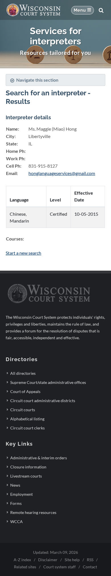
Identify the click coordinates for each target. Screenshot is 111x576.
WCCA (16, 521)
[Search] (101, 10)
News (15, 485)
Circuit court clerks (27, 427)
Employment (21, 494)
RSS (90, 559)
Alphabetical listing (27, 418)
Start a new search (23, 253)
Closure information (28, 466)
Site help (72, 559)
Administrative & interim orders (38, 457)
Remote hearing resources (33, 512)
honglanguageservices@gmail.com (61, 173)
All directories (23, 373)
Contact (90, 566)
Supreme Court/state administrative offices (48, 382)
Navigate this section (37, 80)
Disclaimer (47, 559)
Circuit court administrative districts (42, 400)
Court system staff (59, 566)
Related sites (25, 566)
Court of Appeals (25, 391)
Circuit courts (22, 409)
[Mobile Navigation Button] (82, 10)
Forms (16, 503)
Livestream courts (26, 476)
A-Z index (22, 559)
